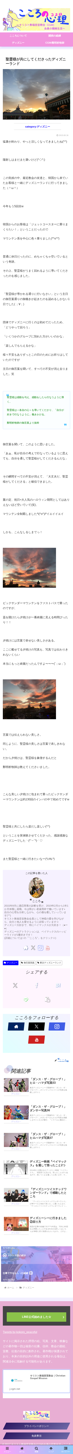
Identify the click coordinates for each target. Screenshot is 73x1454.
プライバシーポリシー (36, 1426)
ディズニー (12, 962)
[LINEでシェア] (25, 999)
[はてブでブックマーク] (57, 985)
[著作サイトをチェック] (26, 947)
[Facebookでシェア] (36, 985)
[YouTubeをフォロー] (47, 947)
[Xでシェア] (15, 985)
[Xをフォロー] (33, 947)
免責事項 (36, 1435)
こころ (36, 901)
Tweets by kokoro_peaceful (20, 1332)
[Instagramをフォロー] (40, 947)
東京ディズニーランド (50, 962)
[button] (47, 999)
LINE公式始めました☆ (36, 1316)
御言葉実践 (29, 962)
